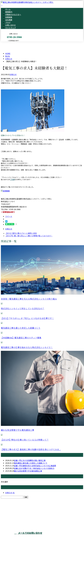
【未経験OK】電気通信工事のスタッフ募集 (21, 338)
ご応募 (12, 179)
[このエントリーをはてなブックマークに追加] (6, 221)
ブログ (7, 22)
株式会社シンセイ (41, 519)
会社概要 (8, 19)
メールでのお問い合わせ (30, 532)
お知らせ (13, 74)
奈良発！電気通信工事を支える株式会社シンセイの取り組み (29, 299)
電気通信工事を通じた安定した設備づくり (20, 328)
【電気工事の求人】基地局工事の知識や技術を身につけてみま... (31, 449)
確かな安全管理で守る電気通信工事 (17, 430)
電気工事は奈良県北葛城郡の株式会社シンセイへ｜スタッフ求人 (26, 571)
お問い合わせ (10, 25)
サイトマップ (10, 27)
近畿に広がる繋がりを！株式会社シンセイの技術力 (34, 468)
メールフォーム (8, 42)
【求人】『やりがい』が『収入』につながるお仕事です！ (27, 318)
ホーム (7, 9)
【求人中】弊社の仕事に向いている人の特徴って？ (25, 440)
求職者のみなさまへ (13, 14)
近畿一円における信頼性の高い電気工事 (30, 460)
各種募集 (8, 17)
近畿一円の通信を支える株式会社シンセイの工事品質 (35, 465)
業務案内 (8, 12)
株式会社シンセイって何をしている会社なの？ (22, 308)
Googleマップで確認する (11, 558)
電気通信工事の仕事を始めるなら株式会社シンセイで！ (27, 347)
